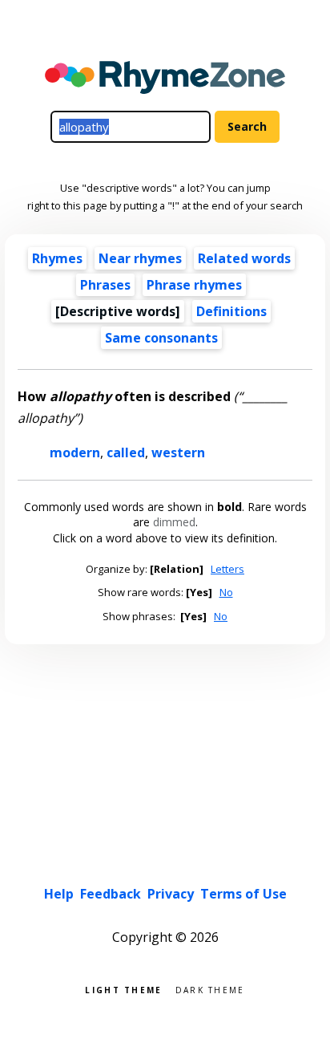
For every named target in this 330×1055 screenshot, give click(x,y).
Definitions (231, 311)
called (126, 452)
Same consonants (161, 338)
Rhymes (57, 258)
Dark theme (210, 988)
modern (75, 452)
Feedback (110, 894)
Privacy (170, 894)
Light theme (123, 988)
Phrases (105, 285)
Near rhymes (140, 258)
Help (59, 894)
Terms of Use (243, 894)
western (178, 452)
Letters (227, 569)
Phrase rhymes (194, 285)
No (226, 592)
